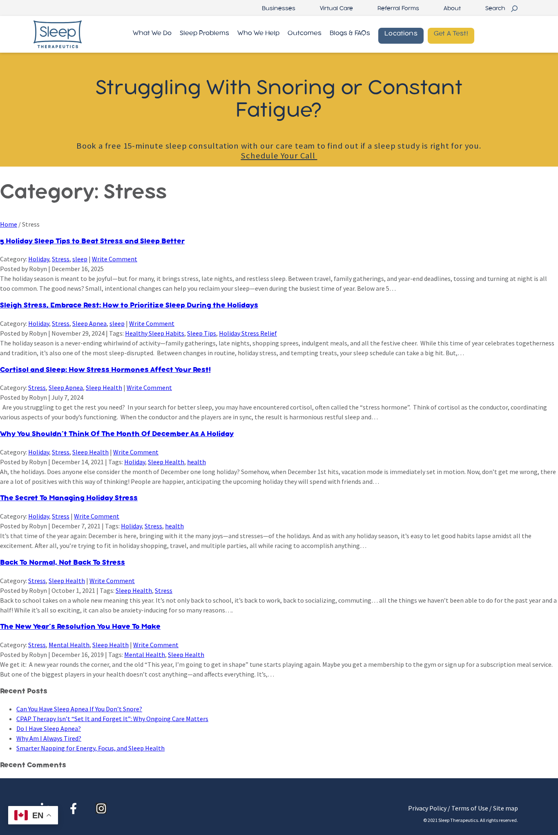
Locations (400, 34)
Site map (505, 808)
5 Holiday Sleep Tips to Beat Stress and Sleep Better (92, 241)
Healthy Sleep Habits (154, 333)
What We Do (152, 33)
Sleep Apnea (89, 323)
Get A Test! (451, 34)
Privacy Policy (427, 808)
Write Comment (114, 259)
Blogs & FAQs (350, 33)
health (196, 462)
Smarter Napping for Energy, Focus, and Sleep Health (90, 748)
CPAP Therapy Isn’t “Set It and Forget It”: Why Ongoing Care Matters (112, 719)
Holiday (38, 259)
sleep (79, 259)
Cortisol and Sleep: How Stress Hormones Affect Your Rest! (105, 370)
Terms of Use (469, 808)
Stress (60, 259)
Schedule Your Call (279, 155)
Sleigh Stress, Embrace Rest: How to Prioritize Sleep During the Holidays (129, 306)
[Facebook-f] (73, 808)
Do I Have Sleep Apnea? (48, 728)
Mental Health (69, 645)
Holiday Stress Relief (248, 333)
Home (8, 224)
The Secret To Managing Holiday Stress (69, 498)
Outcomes (304, 33)
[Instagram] (101, 808)
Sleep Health (104, 387)
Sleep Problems (204, 33)
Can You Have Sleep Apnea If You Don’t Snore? (79, 709)
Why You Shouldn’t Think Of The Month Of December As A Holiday (117, 434)
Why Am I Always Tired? (48, 738)
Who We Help (258, 33)
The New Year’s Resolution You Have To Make (80, 627)
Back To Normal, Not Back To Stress (62, 563)
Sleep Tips (201, 333)
